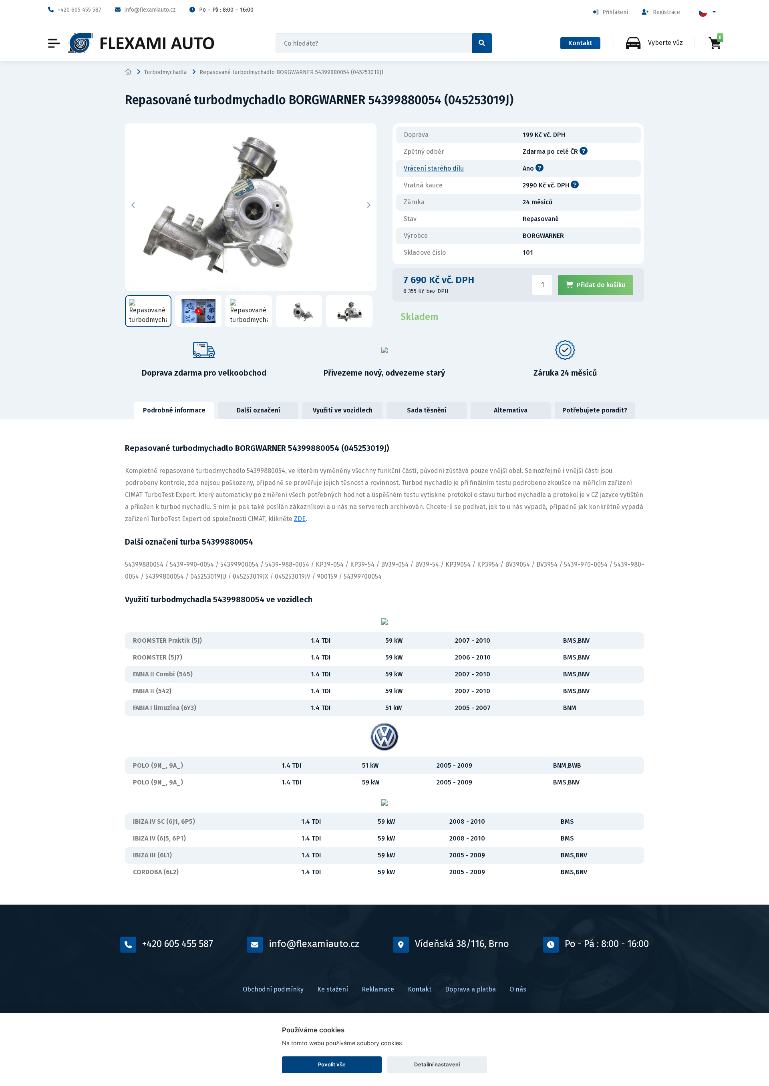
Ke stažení (332, 989)
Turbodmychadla (165, 72)
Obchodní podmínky (273, 989)
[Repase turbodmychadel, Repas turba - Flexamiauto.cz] (141, 43)
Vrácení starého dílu (434, 168)
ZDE (300, 519)
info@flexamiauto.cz (150, 9)
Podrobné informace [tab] (174, 410)
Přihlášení (615, 12)
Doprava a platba (470, 989)
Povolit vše (332, 1064)
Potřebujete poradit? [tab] (594, 410)
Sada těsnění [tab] (427, 410)
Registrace (666, 12)
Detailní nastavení (437, 1064)
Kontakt (580, 43)
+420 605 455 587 (79, 9)
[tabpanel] (384, 662)
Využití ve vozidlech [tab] (342, 410)
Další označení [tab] (258, 410)
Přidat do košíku (601, 285)
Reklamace (378, 989)
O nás (517, 989)
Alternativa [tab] (510, 410)
